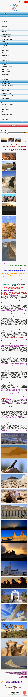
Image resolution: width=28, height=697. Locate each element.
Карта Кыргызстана (5, 60)
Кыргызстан (5, 43)
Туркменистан (6, 81)
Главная (5, 13)
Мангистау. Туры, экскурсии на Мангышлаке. (16, 146)
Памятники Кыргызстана (6, 55)
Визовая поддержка (5, 48)
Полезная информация (6, 29)
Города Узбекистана (5, 71)
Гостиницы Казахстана (6, 23)
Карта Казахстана (5, 41)
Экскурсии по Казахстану (6, 19)
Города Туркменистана (6, 90)
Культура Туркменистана (6, 96)
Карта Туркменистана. (5, 98)
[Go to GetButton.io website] (24, 695)
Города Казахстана (5, 31)
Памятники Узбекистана (6, 74)
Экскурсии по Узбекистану (6, 66)
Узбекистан (5, 62)
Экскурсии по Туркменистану (7, 85)
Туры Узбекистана (5, 64)
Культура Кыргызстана (6, 58)
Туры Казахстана (4, 18)
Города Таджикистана (5, 111)
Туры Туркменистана (5, 83)
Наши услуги (4, 26)
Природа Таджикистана (6, 112)
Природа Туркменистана (6, 91)
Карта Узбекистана (5, 79)
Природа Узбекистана (5, 72)
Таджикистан (6, 100)
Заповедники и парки (5, 36)
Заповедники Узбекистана (6, 76)
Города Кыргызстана (5, 52)
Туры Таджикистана (5, 102)
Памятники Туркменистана (6, 93)
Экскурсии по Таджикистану (7, 104)
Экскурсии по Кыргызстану (6, 47)
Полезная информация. (6, 50)
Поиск (8, 131)
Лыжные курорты (4, 21)
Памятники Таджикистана (6, 114)
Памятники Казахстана (6, 34)
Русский (21, 121)
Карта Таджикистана (5, 119)
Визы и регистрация (5, 24)
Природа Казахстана (5, 33)
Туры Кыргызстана (5, 45)
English (7, 121)
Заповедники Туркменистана (7, 95)
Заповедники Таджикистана (7, 116)
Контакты (14, 125)
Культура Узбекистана (5, 77)
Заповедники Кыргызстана (6, 57)
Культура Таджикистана (6, 117)
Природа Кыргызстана (6, 53)
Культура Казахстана (5, 37)
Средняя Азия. (4, 107)
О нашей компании (5, 28)
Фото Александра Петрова (6, 39)
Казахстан (5, 16)
